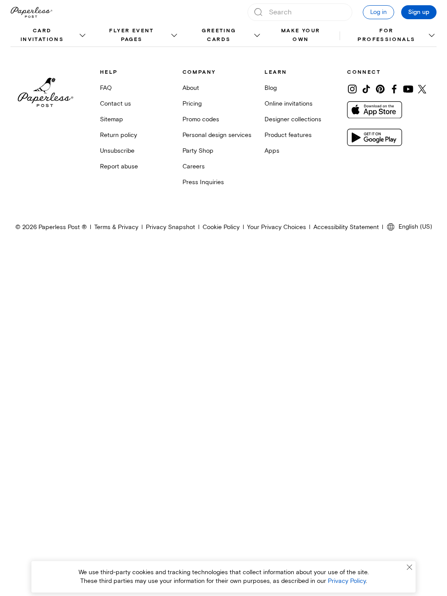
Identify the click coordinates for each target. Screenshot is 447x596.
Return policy (118, 135)
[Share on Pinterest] (380, 89)
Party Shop (197, 150)
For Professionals (386, 35)
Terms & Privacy (116, 227)
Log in (378, 12)
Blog (271, 88)
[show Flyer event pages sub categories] (174, 35)
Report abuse (119, 166)
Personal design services (216, 135)
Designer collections (293, 119)
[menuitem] (49, 35)
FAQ (106, 88)
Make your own (300, 35)
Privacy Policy (347, 581)
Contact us (115, 103)
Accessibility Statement (346, 227)
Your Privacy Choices (276, 227)
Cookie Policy (221, 227)
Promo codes (200, 119)
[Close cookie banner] (409, 567)
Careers (193, 166)
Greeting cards (219, 35)
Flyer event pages (131, 35)
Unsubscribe (117, 150)
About (190, 88)
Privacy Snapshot (170, 227)
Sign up (419, 12)
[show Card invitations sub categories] (82, 35)
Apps (272, 150)
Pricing (192, 103)
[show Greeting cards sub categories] (257, 35)
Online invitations (289, 103)
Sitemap (111, 119)
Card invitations (42, 35)
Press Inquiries (203, 182)
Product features (288, 135)
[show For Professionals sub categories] (431, 35)
